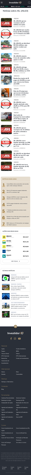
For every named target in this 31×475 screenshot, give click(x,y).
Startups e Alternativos (7, 382)
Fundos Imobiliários (21, 349)
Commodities (19, 374)
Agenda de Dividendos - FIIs (22, 409)
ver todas (14, 261)
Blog (2, 389)
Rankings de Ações (6, 400)
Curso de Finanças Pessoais (6, 444)
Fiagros (3, 351)
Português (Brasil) (4, 468)
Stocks (3, 372)
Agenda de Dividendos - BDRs (7, 418)
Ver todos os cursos (21, 442)
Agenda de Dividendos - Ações (7, 409)
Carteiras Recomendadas (7, 398)
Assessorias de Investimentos (5, 362)
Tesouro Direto (5, 353)
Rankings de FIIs (20, 400)
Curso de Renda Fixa (21, 433)
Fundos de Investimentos (22, 358)
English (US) (12, 468)
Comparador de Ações (7, 403)
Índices (18, 353)
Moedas (3, 374)
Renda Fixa (4, 358)
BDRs (17, 351)
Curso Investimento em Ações (7, 429)
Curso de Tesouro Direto (7, 437)
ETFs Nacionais (5, 356)
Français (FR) (26, 468)
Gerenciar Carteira (20, 398)
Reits (17, 372)
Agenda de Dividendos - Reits (22, 413)
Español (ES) (19, 468)
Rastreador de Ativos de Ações (22, 404)
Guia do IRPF (19, 417)
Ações (3, 349)
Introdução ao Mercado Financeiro (22, 439)
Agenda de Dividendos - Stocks (7, 413)
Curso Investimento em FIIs (23, 428)
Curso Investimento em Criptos (7, 434)
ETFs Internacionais (21, 356)
